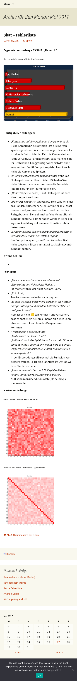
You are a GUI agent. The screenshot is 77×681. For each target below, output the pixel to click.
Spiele (29, 40)
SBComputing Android (15, 599)
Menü (7, 4)
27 (58, 642)
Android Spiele (11, 593)
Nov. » (59, 652)
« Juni (18, 652)
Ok (39, 675)
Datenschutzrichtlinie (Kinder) (19, 577)
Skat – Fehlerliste (20, 35)
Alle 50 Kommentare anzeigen (23, 535)
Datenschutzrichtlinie (15, 582)
